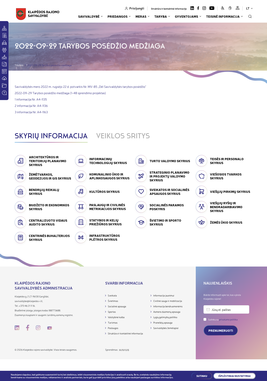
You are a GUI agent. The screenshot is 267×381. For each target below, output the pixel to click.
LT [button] (248, 8)
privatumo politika (228, 319)
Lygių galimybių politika (165, 317)
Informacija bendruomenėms (167, 306)
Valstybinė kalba (116, 317)
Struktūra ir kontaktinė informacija (169, 8)
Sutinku (201, 376)
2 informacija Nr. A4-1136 (31, 105)
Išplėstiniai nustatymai (234, 376)
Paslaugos (113, 328)
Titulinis (19, 65)
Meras (141, 16)
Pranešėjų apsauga (162, 322)
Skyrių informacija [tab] (51, 136)
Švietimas (113, 300)
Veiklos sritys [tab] (123, 136)
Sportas (112, 311)
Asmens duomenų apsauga (166, 311)
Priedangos (117, 16)
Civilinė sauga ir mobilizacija (167, 300)
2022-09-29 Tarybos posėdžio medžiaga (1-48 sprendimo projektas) (60, 93)
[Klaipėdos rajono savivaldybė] (38, 14)
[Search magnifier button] (250, 16)
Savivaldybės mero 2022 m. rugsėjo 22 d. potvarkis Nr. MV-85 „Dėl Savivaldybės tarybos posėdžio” (80, 86)
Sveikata (112, 295)
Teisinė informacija (223, 16)
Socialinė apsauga (117, 306)
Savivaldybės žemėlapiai (165, 328)
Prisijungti (136, 8)
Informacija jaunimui (163, 295)
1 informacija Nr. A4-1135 (31, 99)
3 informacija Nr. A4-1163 (31, 112)
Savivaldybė (89, 16)
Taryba (160, 16)
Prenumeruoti (220, 330)
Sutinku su (223, 319)
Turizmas (112, 322)
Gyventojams (186, 16)
